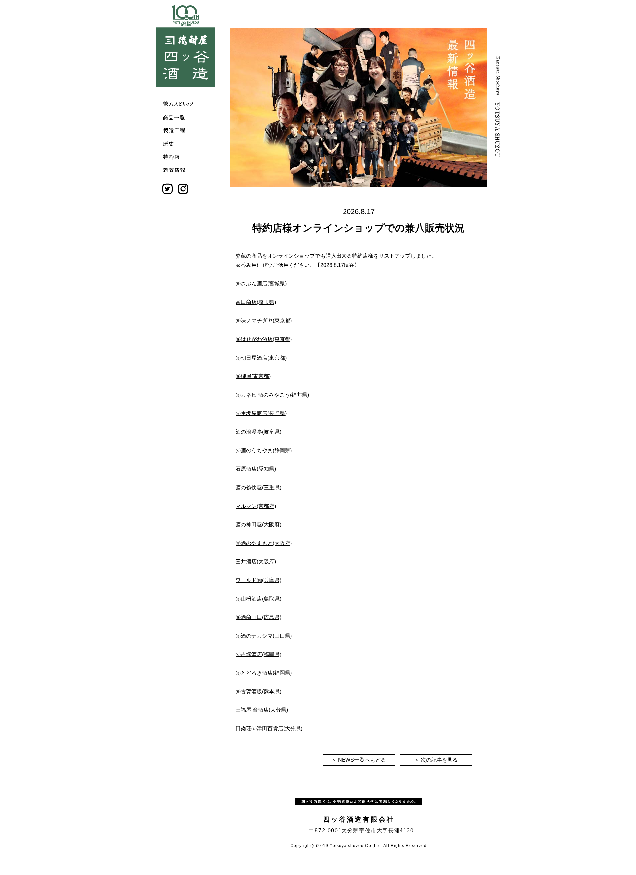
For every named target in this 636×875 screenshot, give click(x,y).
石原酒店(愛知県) (256, 469)
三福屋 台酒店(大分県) (262, 710)
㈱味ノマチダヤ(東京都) (264, 320)
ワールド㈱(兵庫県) (258, 580)
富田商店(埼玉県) (256, 302)
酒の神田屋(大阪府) (258, 524)
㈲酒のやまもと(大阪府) (264, 543)
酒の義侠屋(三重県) (258, 487)
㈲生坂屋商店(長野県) (261, 413)
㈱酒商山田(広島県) (258, 617)
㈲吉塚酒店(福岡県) (258, 654)
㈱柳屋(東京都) (253, 376)
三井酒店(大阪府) (256, 561)
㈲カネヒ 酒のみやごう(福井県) (272, 395)
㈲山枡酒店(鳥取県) (258, 599)
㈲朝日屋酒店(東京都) (261, 358)
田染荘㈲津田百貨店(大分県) (269, 728)
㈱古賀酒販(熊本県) (258, 691)
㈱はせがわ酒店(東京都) (264, 339)
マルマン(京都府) (256, 506)
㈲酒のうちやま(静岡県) (264, 450)
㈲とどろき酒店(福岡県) (264, 673)
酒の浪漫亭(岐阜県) (258, 432)
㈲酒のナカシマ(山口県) (264, 636)
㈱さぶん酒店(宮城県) (261, 283)
